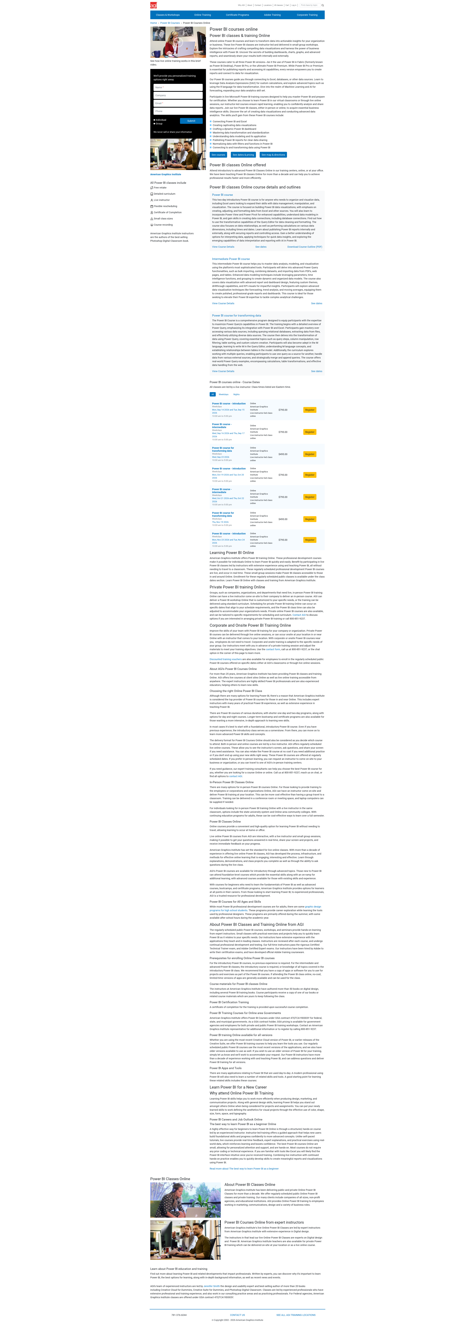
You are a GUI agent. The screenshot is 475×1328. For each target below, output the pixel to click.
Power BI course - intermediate (222, 426)
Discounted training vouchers (226, 659)
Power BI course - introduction (229, 403)
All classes (278, 5)
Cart (287, 5)
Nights (236, 394)
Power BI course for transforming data (223, 449)
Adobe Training (272, 14)
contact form (273, 649)
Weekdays (223, 394)
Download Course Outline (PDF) (304, 246)
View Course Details (223, 246)
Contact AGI (299, 614)
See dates (260, 246)
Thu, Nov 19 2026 (220, 522)
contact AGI (235, 776)
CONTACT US (237, 1315)
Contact (258, 5)
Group (159, 123)
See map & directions (273, 154)
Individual (161, 119)
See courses (218, 154)
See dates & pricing (243, 154)
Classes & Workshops (168, 14)
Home (153, 22)
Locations (268, 5)
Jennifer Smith (211, 1286)
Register (309, 409)
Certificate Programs (237, 14)
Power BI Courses (170, 22)
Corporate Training (307, 14)
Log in (294, 5)
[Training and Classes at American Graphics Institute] (154, 5)
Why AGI (241, 5)
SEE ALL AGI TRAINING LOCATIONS (296, 1315)
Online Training (202, 14)
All (213, 394)
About (249, 5)
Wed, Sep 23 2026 (220, 457)
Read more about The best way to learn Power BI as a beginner (244, 1168)
